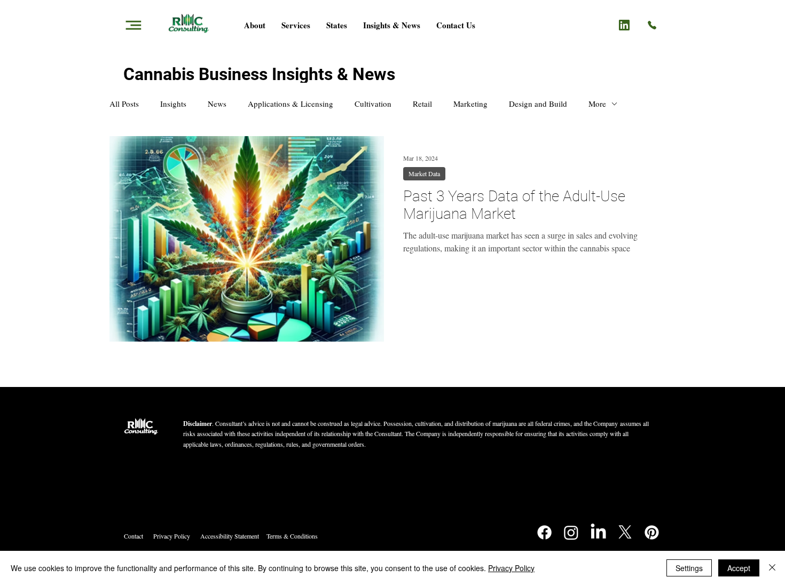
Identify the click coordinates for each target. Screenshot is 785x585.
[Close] (772, 567)
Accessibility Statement (229, 536)
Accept (738, 568)
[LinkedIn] (598, 532)
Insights (173, 103)
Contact (133, 536)
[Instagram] (571, 532)
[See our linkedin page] (624, 24)
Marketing (470, 103)
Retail (422, 103)
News (217, 103)
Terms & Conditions (292, 536)
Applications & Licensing (290, 103)
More (597, 103)
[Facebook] (544, 532)
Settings (689, 568)
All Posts (124, 103)
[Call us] (652, 24)
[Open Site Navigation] (133, 24)
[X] (625, 532)
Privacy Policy (171, 536)
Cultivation (373, 103)
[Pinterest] (651, 532)
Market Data (424, 173)
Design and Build (538, 103)
